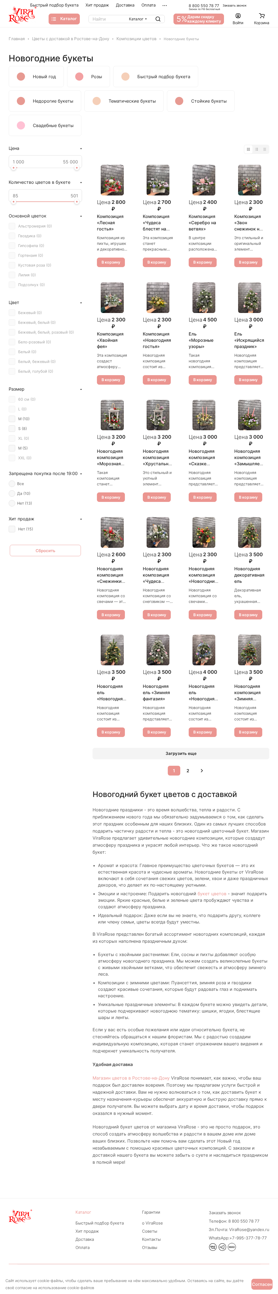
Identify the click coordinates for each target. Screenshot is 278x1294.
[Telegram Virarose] (222, 1249)
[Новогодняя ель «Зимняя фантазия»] (158, 650)
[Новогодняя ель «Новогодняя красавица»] (112, 650)
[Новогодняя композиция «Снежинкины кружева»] (112, 532)
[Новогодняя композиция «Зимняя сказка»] (249, 650)
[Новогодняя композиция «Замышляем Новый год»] (249, 415)
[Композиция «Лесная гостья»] (112, 180)
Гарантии (151, 1212)
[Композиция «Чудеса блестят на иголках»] (158, 180)
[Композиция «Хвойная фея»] (112, 297)
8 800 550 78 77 (204, 5)
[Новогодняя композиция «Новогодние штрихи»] (204, 532)
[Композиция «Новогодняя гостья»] (158, 297)
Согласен (262, 1284)
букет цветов (212, 893)
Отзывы (149, 1247)
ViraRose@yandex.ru (239, 1229)
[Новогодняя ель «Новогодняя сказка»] (204, 650)
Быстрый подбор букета (99, 1223)
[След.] (201, 771)
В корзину (111, 262)
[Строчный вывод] (256, 149)
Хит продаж (87, 1231)
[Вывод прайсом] (265, 149)
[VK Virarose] (213, 1249)
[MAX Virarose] (232, 1249)
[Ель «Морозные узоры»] (204, 297)
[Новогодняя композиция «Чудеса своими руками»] (158, 532)
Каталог (83, 1212)
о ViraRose (152, 1223)
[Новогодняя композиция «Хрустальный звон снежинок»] (158, 415)
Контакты (151, 1239)
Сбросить (45, 550)
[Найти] (158, 19)
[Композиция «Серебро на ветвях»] (204, 180)
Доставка (84, 1239)
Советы (149, 1231)
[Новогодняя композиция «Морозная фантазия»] (112, 415)
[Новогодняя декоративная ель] (249, 532)
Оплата (82, 1247)
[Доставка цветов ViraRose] (22, 14)
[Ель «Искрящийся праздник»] (249, 297)
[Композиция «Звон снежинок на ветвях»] (249, 180)
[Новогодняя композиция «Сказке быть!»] (204, 415)
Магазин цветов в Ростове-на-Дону (131, 1078)
